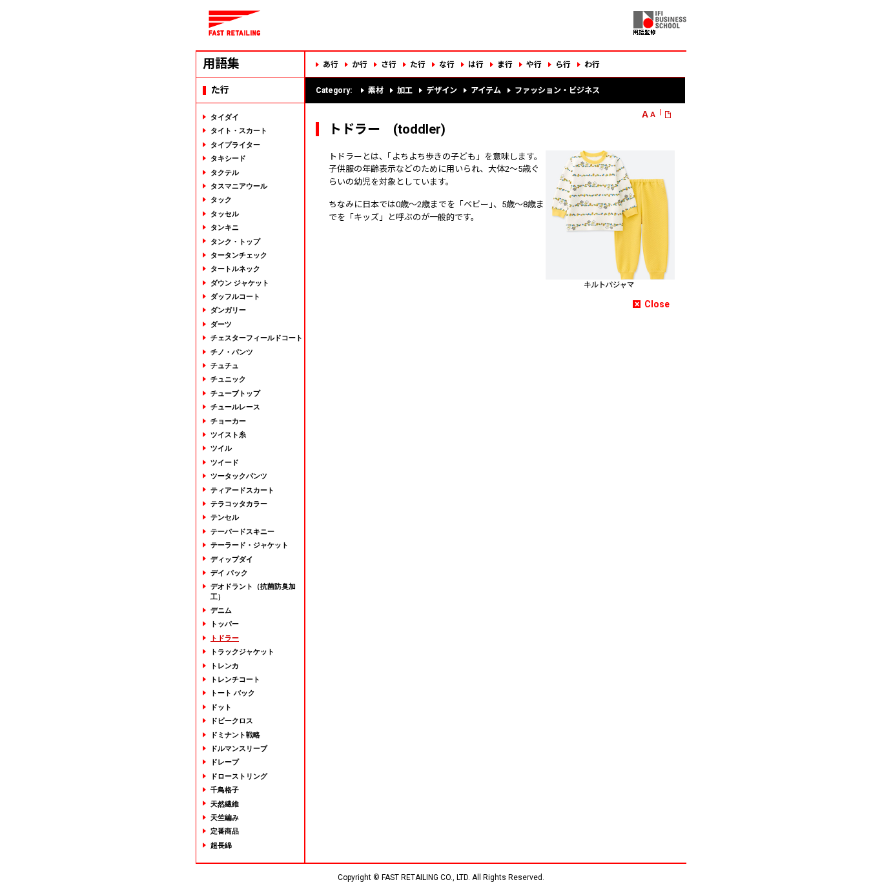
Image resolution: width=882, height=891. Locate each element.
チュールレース (235, 407)
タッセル (224, 214)
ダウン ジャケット (239, 283)
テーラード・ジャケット (249, 545)
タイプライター (235, 144)
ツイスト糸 (228, 434)
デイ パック (229, 573)
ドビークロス (231, 720)
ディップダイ (231, 559)
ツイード (224, 462)
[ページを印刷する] (673, 114)
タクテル (224, 172)
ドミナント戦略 (235, 735)
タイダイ (224, 117)
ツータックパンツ (238, 476)
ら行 (563, 64)
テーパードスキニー (242, 531)
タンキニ (224, 227)
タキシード (228, 158)
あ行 (330, 64)
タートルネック (235, 268)
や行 (534, 64)
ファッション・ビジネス (557, 90)
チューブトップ (235, 393)
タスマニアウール (238, 186)
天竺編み (224, 817)
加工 (405, 90)
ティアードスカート (242, 490)
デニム (221, 610)
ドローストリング (238, 776)
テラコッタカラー (238, 503)
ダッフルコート (235, 296)
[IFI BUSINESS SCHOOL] (659, 32)
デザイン (441, 90)
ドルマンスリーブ (238, 748)
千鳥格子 (224, 790)
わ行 (592, 64)
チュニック (228, 379)
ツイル (221, 448)
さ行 (388, 64)
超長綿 (221, 845)
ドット (221, 707)
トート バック (232, 693)
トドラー (224, 638)
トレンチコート (235, 679)
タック (221, 199)
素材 (376, 90)
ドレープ (224, 762)
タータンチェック (238, 255)
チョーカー (228, 421)
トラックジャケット (242, 651)
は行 (476, 64)
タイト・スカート (238, 130)
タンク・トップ (235, 241)
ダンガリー (228, 310)
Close (657, 304)
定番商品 (224, 831)
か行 (359, 64)
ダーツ (221, 324)
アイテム (486, 90)
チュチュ (224, 365)
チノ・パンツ (231, 352)
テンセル (224, 517)
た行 (418, 64)
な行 (447, 64)
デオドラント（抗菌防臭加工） (253, 591)
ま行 (505, 64)
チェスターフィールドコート (256, 338)
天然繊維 (224, 804)
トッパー (224, 624)
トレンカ (224, 666)
